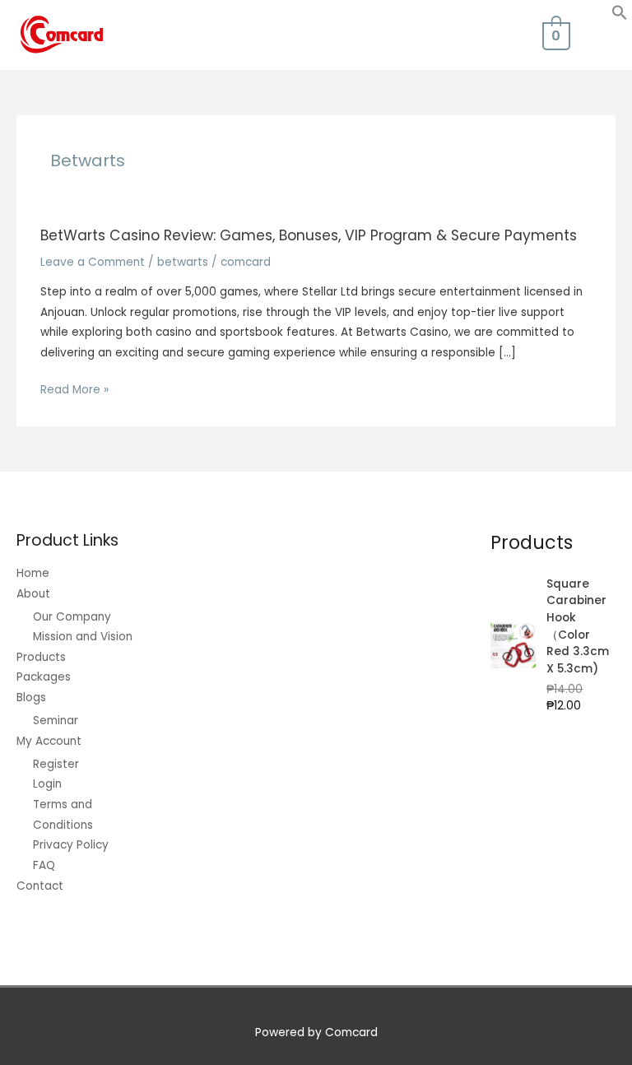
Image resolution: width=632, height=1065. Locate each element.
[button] (619, 17)
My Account (48, 741)
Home (32, 573)
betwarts (182, 262)
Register (56, 764)
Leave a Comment (92, 262)
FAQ (44, 865)
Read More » (74, 391)
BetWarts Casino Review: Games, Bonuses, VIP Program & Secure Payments (308, 235)
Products (41, 657)
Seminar (55, 720)
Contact (39, 886)
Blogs (31, 697)
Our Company (72, 617)
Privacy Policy (71, 845)
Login (47, 784)
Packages (43, 677)
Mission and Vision (82, 636)
